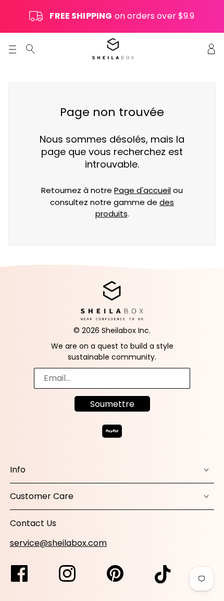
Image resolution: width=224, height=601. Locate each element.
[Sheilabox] (113, 48)
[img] (30, 48)
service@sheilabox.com (58, 543)
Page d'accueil (142, 190)
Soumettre (112, 404)
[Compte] (211, 49)
